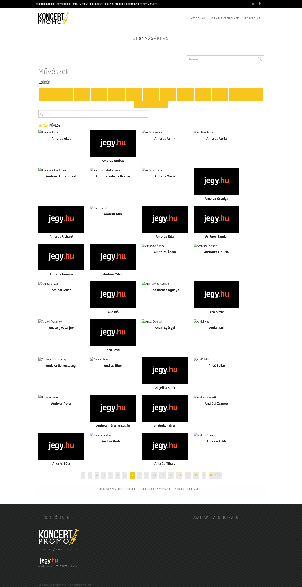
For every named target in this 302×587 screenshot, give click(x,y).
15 (196, 475)
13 (179, 475)
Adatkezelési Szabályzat (155, 488)
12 (170, 475)
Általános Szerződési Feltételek (117, 488)
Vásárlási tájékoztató (187, 488)
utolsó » (215, 475)
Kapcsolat (253, 18)
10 (154, 475)
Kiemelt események (225, 18)
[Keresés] (259, 59)
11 (162, 475)
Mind (47, 91)
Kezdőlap (198, 18)
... (160, 104)
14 (187, 475)
